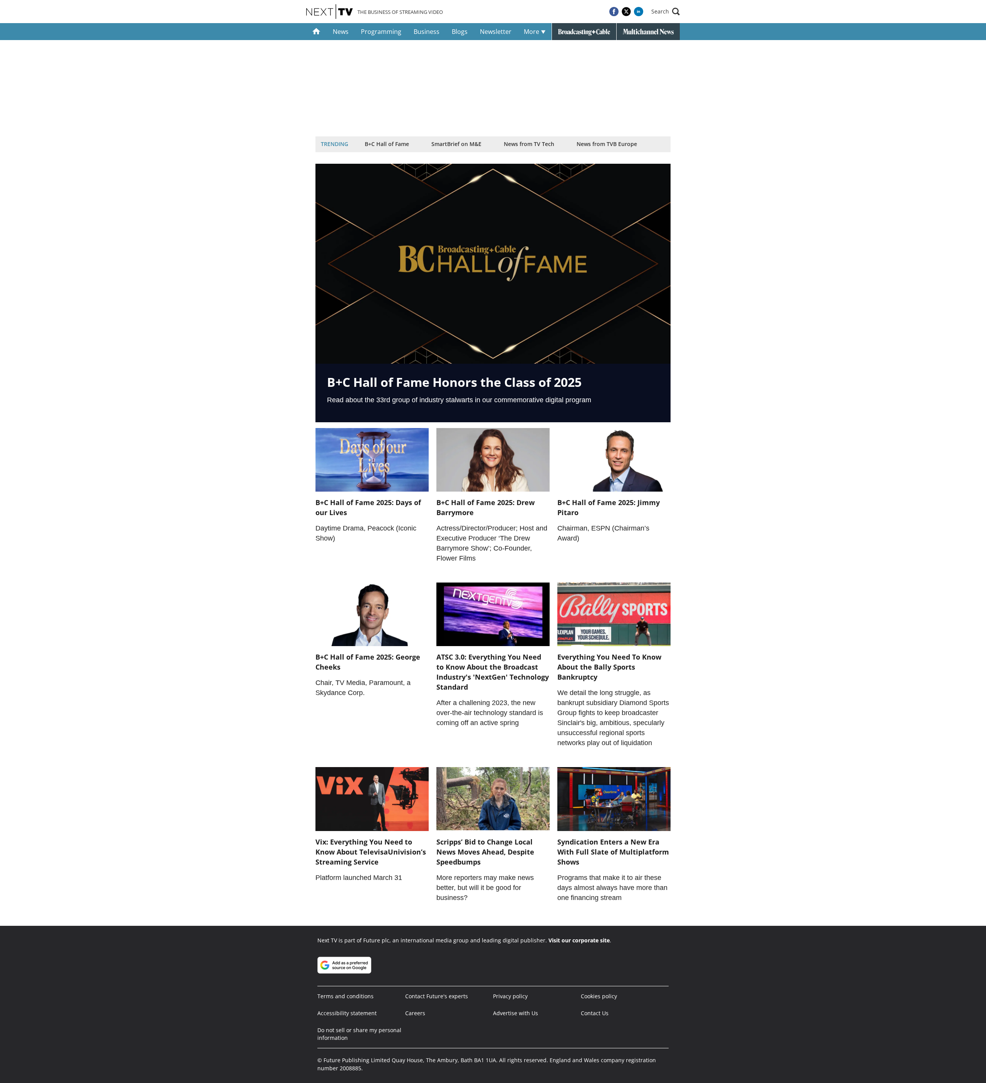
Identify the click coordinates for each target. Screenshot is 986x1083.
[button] (665, 11)
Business (426, 31)
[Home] (316, 31)
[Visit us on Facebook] (614, 11)
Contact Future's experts (436, 996)
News (341, 31)
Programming (381, 31)
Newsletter (495, 31)
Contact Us (595, 1013)
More (532, 31)
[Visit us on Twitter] (626, 11)
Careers (415, 1013)
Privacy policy (510, 996)
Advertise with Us (515, 1013)
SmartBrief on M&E (456, 144)
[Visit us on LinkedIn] (638, 11)
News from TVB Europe (607, 144)
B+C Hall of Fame (387, 144)
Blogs (460, 31)
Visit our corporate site (579, 940)
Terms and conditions (345, 996)
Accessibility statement (347, 1013)
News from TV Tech (529, 144)
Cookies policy (599, 996)
